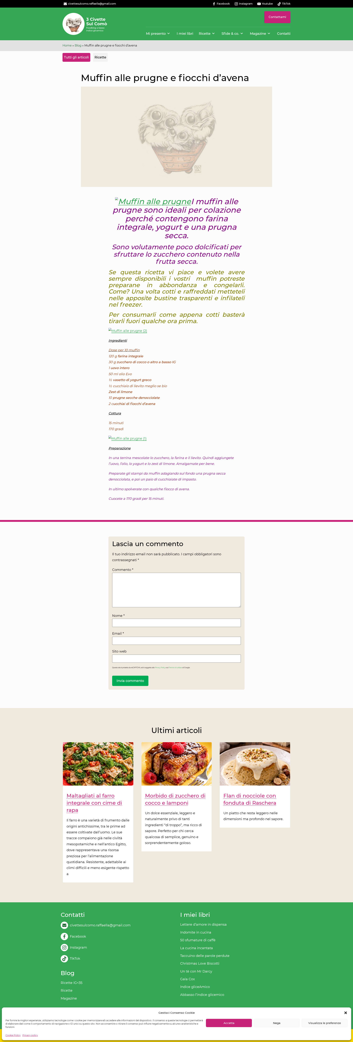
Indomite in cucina (195, 932)
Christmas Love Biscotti (199, 963)
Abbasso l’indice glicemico (202, 995)
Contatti (283, 34)
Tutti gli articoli (76, 57)
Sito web (119, 651)
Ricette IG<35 (71, 983)
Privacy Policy (160, 668)
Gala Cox (187, 979)
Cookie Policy (13, 1035)
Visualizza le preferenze (324, 1023)
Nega (276, 1023)
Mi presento (156, 34)
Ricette (205, 34)
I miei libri (185, 34)
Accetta (229, 1023)
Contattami (277, 17)
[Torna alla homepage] (85, 24)
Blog (78, 45)
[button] (345, 1013)
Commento (122, 570)
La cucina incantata (196, 948)
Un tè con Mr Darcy (196, 971)
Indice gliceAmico (195, 987)
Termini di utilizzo (175, 668)
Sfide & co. (230, 34)
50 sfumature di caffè (197, 940)
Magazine (258, 34)
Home (67, 45)
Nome (118, 616)
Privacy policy (30, 1035)
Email (118, 634)
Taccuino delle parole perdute (204, 956)
